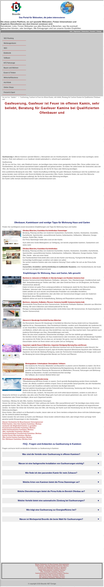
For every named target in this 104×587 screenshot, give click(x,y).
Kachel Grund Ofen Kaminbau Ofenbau (16, 435)
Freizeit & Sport (9, 92)
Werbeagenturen (10, 43)
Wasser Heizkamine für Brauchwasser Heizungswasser (22, 422)
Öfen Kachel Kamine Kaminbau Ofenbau (17, 437)
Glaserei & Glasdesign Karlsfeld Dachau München (42, 320)
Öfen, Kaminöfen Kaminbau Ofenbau (15, 432)
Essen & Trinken (10, 73)
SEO (5, 48)
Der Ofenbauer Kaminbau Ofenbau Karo (17, 439)
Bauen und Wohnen (11, 68)
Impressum (77, 31)
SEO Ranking (9, 38)
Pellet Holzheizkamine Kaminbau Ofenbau (18, 430)
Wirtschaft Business (11, 78)
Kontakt (92, 31)
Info (71, 31)
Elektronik (7, 53)
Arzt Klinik (7, 82)
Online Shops (9, 87)
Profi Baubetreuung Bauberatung (35, 379)
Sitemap (99, 31)
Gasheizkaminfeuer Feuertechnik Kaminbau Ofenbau (21, 433)
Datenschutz (85, 31)
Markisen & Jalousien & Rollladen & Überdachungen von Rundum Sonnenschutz (53, 278)
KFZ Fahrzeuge (9, 63)
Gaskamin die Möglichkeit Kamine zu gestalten (19, 426)
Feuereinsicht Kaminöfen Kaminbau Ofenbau (18, 428)
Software (7, 58)
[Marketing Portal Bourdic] (16, 7)
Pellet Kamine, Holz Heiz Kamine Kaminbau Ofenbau (21, 424)
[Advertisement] (52, 136)
